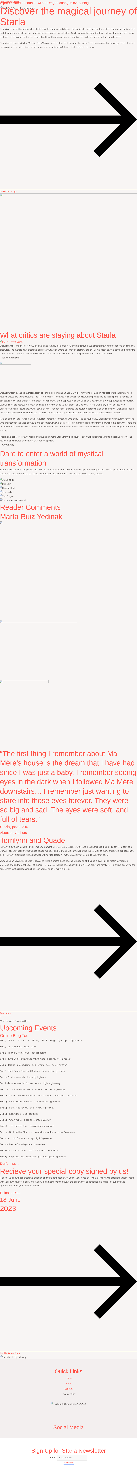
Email (53, 1457)
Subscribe (69, 1462)
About (68, 1383)
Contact (68, 1389)
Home (68, 1378)
